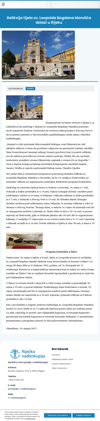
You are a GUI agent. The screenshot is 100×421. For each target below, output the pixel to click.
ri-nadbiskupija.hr (17, 397)
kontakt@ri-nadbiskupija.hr (22, 388)
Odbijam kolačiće (83, 415)
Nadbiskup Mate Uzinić (62, 359)
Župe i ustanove (59, 368)
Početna (56, 355)
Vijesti (30, 88)
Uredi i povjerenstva (61, 363)
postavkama (30, 419)
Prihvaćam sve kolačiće (58, 415)
